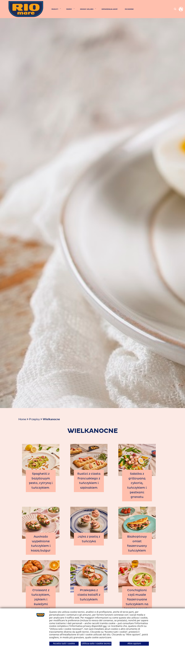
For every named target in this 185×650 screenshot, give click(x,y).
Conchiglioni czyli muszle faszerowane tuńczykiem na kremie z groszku (137, 599)
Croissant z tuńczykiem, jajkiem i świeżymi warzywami (40, 599)
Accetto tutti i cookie (64, 643)
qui (105, 626)
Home (22, 419)
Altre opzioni (134, 643)
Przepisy (34, 419)
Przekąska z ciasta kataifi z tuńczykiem (89, 594)
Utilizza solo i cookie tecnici (96, 643)
